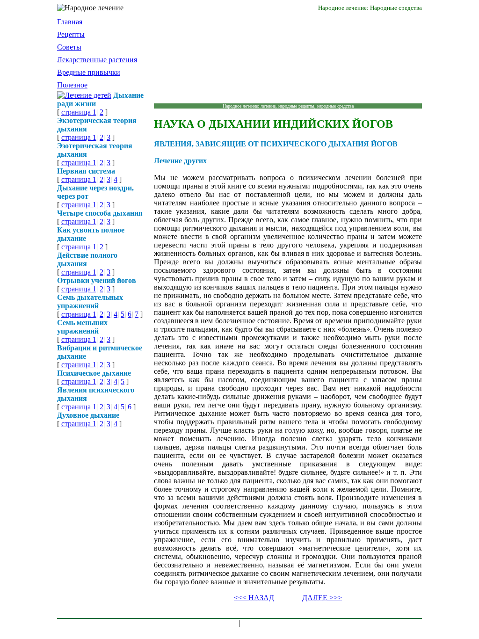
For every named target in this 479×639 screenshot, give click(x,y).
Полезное (72, 85)
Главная (69, 22)
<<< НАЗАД (254, 598)
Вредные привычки (88, 72)
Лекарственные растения (97, 60)
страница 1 (78, 112)
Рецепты (71, 34)
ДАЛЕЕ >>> (322, 598)
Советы (69, 47)
